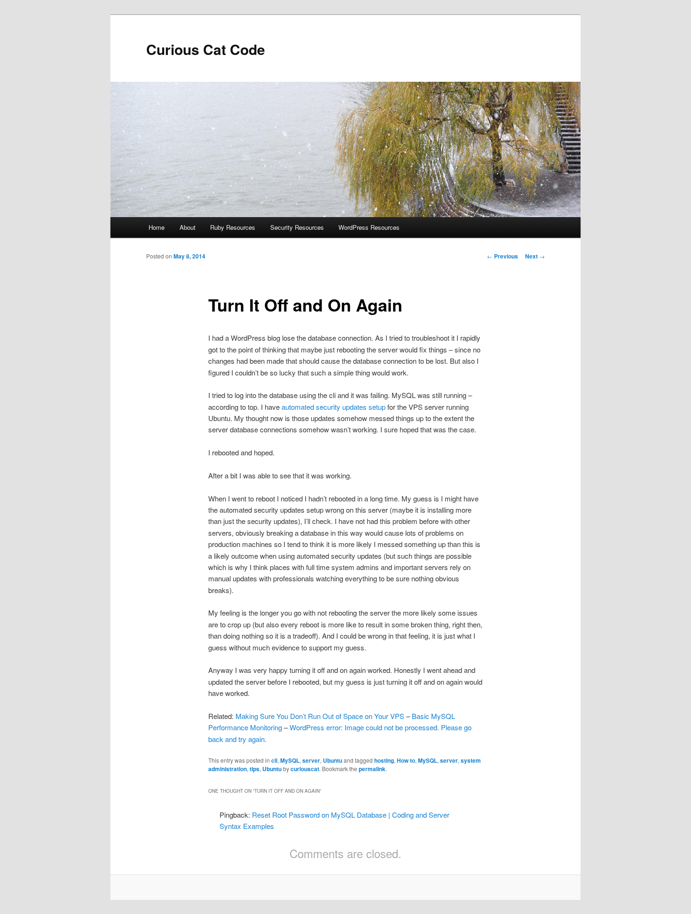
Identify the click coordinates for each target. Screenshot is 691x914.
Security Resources (297, 227)
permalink (372, 769)
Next (535, 256)
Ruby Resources (232, 227)
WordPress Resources (369, 227)
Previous (502, 256)
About (188, 227)
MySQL (289, 760)
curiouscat (305, 769)
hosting (384, 760)
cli (274, 760)
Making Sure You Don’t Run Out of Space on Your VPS (320, 716)
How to (406, 760)
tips (254, 769)
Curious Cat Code (205, 49)
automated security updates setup (333, 407)
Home (157, 227)
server (311, 760)
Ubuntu (332, 760)
